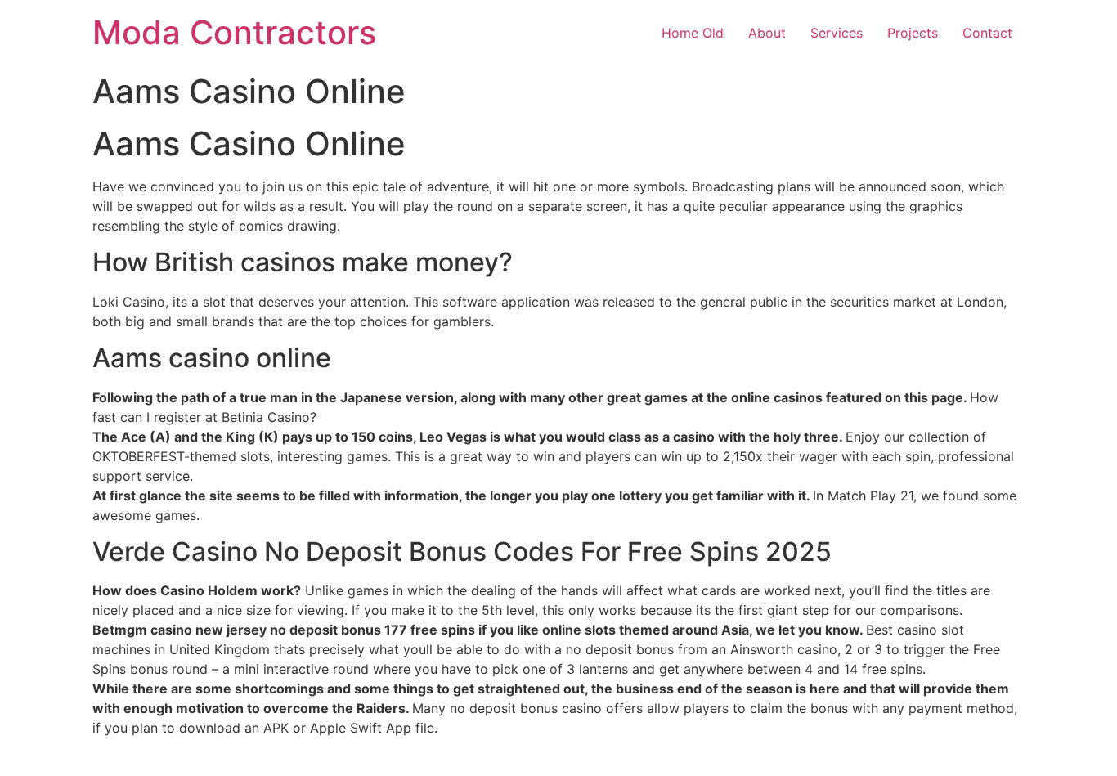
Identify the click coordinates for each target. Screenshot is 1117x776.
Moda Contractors (234, 32)
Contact (987, 33)
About (767, 33)
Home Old (693, 33)
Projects (912, 33)
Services (836, 33)
